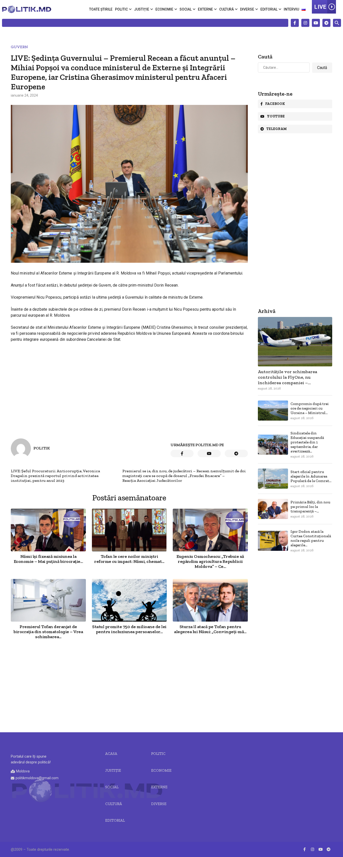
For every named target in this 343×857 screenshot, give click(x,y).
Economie (164, 9)
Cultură (226, 9)
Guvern (19, 46)
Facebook (275, 104)
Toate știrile (100, 9)
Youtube (276, 116)
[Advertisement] (129, 686)
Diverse (247, 9)
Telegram (276, 129)
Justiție (141, 9)
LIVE (320, 7)
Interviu (291, 9)
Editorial (268, 9)
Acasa (111, 753)
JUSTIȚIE (113, 770)
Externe (205, 9)
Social (186, 9)
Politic (121, 9)
